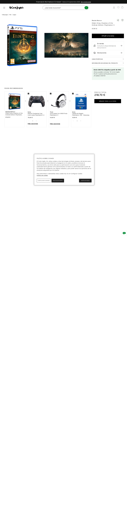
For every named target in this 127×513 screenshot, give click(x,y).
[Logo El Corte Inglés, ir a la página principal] (16, 8)
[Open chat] (124, 233)
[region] (64, 169)
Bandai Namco (97, 20)
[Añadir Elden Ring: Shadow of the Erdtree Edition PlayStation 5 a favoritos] (122, 20)
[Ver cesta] (122, 8)
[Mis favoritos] (118, 8)
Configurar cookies (44, 180)
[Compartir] (117, 20)
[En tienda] (121, 46)
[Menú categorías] (4, 8)
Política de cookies (42, 175)
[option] (22, 45)
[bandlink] (86, 2)
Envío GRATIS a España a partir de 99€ (107, 70)
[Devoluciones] (121, 53)
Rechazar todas (57, 180)
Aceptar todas (85, 180)
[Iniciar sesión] (114, 8)
